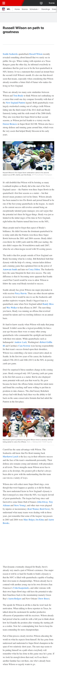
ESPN (14, 3)
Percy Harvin (21, 293)
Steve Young (19, 505)
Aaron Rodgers (14, 598)
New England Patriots (15, 102)
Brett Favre (44, 508)
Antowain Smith (10, 269)
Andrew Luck (20, 342)
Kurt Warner (33, 508)
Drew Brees (43, 598)
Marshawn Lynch (10, 456)
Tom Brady (18, 95)
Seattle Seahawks (10, 53)
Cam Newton (24, 345)
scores (52, 3)
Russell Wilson (35, 53)
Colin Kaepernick (20, 587)
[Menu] (3, 3)
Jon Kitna (40, 519)
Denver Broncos (10, 123)
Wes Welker (12, 307)
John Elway (42, 501)
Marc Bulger (29, 519)
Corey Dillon (34, 269)
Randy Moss (48, 303)
